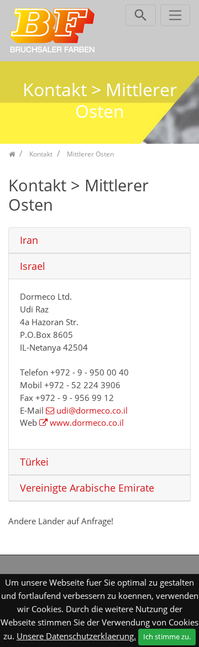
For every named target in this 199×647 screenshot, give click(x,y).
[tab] (99, 240)
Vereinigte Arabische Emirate (87, 488)
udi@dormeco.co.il (92, 410)
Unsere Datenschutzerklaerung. (76, 635)
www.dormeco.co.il (87, 422)
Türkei (34, 462)
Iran (29, 240)
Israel (32, 266)
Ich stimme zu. (167, 636)
